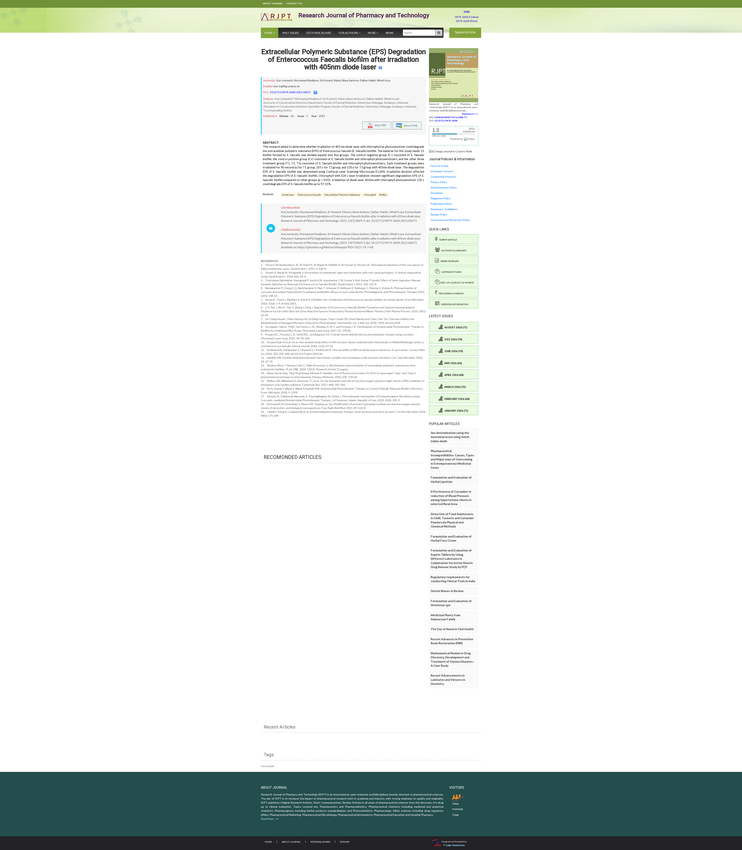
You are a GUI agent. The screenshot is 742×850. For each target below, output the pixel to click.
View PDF (379, 125)
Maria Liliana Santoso (346, 80)
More (372, 32)
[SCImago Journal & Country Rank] (450, 151)
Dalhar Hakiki (368, 80)
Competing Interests (443, 176)
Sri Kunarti (326, 80)
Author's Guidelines (453, 250)
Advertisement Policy (444, 187)
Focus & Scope (439, 165)
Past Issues (290, 32)
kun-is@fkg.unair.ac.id (287, 86)
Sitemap (344, 841)
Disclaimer (437, 193)
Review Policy (439, 214)
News (389, 32)
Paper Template (449, 261)
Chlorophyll (370, 194)
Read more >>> (470, 113)
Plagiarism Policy (440, 198)
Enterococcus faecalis (309, 194)
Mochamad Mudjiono (306, 80)
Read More (268, 818)
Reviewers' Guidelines (444, 209)
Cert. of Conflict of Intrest (457, 282)
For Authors (349, 32)
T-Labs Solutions (454, 845)
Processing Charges (450, 293)
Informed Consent (442, 171)
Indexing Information (454, 304)
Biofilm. (383, 194)
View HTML (410, 125)
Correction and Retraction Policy (450, 220)
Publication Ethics (441, 203)
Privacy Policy (439, 182)
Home (268, 32)
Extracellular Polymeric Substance (342, 194)
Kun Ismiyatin (284, 80)
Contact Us (294, 3)
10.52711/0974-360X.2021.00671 (290, 92)
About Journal (273, 3)
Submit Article (465, 32)
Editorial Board (318, 32)
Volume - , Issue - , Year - (302, 116)
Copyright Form (450, 272)
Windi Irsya (383, 80)
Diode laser (288, 194)
